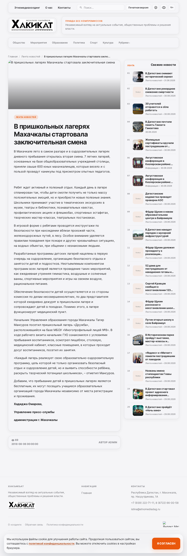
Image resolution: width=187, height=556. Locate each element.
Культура (108, 42)
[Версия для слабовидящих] (164, 7)
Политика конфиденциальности (65, 524)
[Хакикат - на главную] (32, 25)
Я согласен (166, 543)
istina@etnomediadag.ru (145, 509)
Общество (19, 42)
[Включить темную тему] (155, 7)
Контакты (64, 7)
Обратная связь (34, 524)
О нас (48, 7)
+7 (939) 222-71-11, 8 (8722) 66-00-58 (155, 502)
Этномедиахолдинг (27, 7)
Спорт (94, 42)
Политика (79, 42)
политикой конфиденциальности (51, 543)
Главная (13, 56)
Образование (60, 42)
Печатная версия (138, 7)
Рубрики (124, 42)
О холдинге (14, 524)
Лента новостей (30, 56)
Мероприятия (38, 42)
